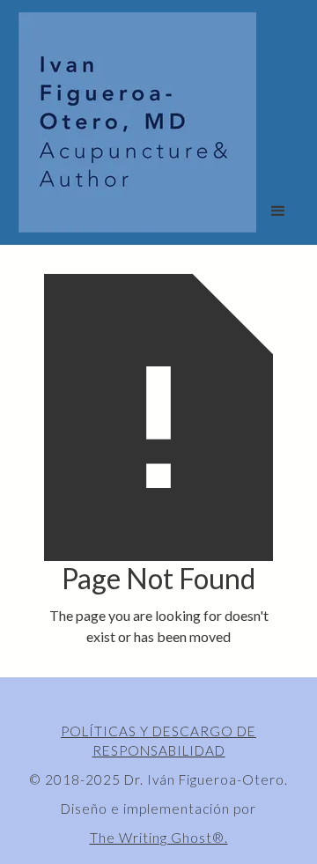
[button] (278, 211)
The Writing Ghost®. (159, 838)
